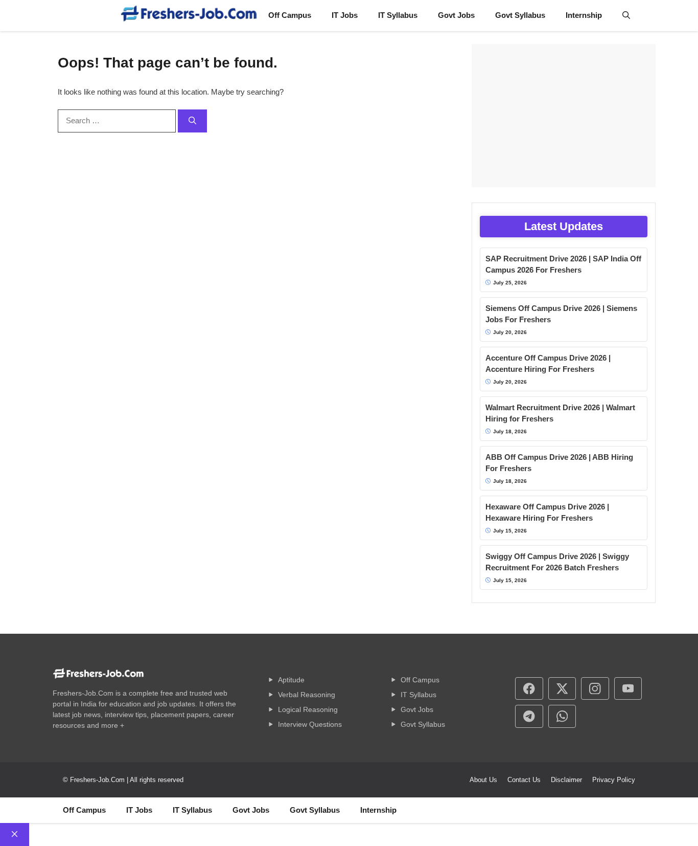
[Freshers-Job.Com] (189, 15)
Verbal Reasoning (306, 695)
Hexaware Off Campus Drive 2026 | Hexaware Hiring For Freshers (547, 512)
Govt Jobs (456, 15)
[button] (626, 15)
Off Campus (289, 15)
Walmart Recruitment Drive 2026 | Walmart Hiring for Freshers (560, 413)
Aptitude (291, 680)
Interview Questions (310, 724)
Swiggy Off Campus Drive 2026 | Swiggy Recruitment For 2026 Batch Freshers (557, 562)
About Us (483, 780)
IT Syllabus (397, 15)
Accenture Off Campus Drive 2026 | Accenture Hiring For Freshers (548, 363)
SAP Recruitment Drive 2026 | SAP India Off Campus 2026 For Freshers (563, 264)
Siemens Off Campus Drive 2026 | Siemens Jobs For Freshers (561, 314)
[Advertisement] (563, 116)
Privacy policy (613, 780)
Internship (584, 15)
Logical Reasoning (308, 709)
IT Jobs (345, 15)
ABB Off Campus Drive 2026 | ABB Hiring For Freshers (559, 463)
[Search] (192, 120)
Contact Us (524, 780)
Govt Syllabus (520, 15)
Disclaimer (566, 780)
